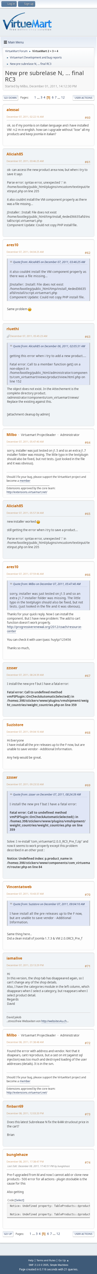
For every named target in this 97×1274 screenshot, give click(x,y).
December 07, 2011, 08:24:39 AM (25, 674)
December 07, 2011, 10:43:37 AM (25, 893)
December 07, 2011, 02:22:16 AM (25, 116)
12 (63, 97)
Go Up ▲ (63, 1260)
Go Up (8, 1234)
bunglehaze (17, 1154)
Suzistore (15, 724)
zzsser (12, 667)
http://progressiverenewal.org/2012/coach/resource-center (44, 629)
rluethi (13, 328)
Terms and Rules (46, 1260)
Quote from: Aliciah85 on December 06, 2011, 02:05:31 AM (49, 346)
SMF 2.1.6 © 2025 (38, 1265)
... (38, 97)
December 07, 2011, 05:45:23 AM (28, 336)
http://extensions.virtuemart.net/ (27, 492)
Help (31, 1260)
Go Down (10, 97)
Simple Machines (59, 1265)
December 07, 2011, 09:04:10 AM (25, 731)
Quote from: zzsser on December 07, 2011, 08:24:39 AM (47, 794)
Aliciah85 (15, 154)
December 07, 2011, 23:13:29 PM (25, 965)
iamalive (14, 958)
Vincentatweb (19, 886)
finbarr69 (15, 1106)
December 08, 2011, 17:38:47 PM (25, 1161)
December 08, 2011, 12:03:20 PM (25, 1113)
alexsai (13, 109)
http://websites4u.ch (54, 1021)
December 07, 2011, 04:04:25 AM (25, 251)
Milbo (12, 434)
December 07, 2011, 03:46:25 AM (25, 161)
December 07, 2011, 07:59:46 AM (25, 573)
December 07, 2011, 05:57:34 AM (25, 512)
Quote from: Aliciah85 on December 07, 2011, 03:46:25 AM (49, 262)
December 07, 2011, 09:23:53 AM (25, 784)
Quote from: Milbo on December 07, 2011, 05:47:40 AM (47, 584)
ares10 (12, 244)
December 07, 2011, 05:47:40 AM (25, 441)
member (25, 481)
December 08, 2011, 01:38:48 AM (25, 1042)
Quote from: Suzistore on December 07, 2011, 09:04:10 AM (49, 904)
